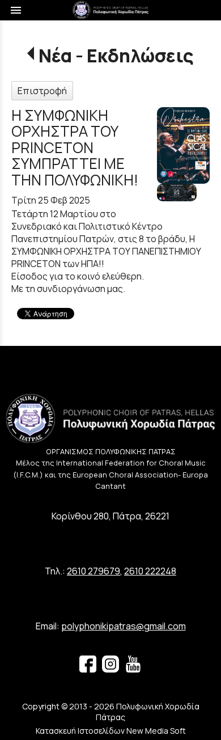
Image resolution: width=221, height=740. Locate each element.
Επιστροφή (42, 90)
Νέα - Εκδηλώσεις (116, 55)
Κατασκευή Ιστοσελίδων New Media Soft (111, 730)
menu (16, 10)
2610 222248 (150, 571)
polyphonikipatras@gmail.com (123, 626)
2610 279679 (93, 571)
